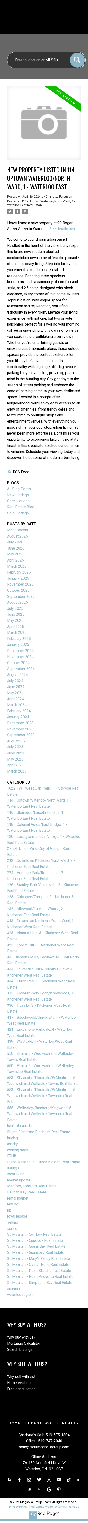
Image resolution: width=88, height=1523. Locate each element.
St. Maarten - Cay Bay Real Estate (34, 1234)
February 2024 (19, 711)
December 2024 (20, 650)
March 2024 (17, 705)
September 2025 (21, 596)
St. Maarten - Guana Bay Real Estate (36, 1246)
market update (19, 1180)
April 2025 (15, 626)
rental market (17, 1198)
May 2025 (15, 620)
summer (13, 1289)
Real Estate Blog (20, 507)
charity (12, 1144)
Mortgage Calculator (23, 1343)
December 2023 (20, 723)
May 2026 (15, 554)
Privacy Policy (18, 1506)
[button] (10, 1480)
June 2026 (15, 548)
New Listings (18, 495)
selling (12, 1222)
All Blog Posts (19, 489)
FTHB (11, 1156)
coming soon (17, 1150)
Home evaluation (20, 1382)
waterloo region (20, 1294)
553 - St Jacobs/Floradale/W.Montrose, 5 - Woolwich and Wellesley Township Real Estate (42, 1095)
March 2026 (17, 566)
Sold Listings (18, 513)
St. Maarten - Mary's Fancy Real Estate (38, 1258)
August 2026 (17, 536)
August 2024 (17, 674)
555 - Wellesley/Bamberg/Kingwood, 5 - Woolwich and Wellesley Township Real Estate (40, 1114)
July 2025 (15, 608)
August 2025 (17, 602)
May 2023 (15, 759)
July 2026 (15, 542)
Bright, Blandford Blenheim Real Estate (38, 1132)
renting (12, 1204)
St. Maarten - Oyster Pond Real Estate (38, 1264)
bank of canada (19, 1126)
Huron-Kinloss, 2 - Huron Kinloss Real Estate (43, 1162)
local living (15, 1174)
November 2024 (20, 657)
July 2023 (15, 747)
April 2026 (15, 560)
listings (13, 1168)
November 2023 (20, 729)
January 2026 (18, 578)
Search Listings (20, 1349)
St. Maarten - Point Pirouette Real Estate (40, 1276)
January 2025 (18, 644)
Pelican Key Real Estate (26, 1192)
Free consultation (21, 1389)
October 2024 (18, 662)
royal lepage (17, 1216)
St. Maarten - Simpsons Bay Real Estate (39, 1282)
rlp (9, 1210)
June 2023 (15, 753)
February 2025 (19, 638)
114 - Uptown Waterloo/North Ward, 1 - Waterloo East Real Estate (41, 203)
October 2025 (18, 590)
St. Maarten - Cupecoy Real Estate (35, 1240)
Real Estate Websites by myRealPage (54, 1506)
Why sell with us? (21, 1376)
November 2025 (20, 584)
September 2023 (21, 735)
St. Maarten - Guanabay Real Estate (35, 1252)
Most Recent (17, 530)
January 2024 (18, 717)
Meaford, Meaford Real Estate (32, 1186)
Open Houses (18, 501)
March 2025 (17, 632)
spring (12, 1228)
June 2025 (15, 614)
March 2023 (17, 771)
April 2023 (15, 765)
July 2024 (15, 681)
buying (12, 1138)
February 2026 (19, 572)
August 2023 (17, 741)
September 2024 (21, 669)
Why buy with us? (21, 1337)
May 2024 (15, 693)
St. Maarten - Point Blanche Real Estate (39, 1270)
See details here (62, 229)
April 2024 (15, 699)
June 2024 (15, 686)
